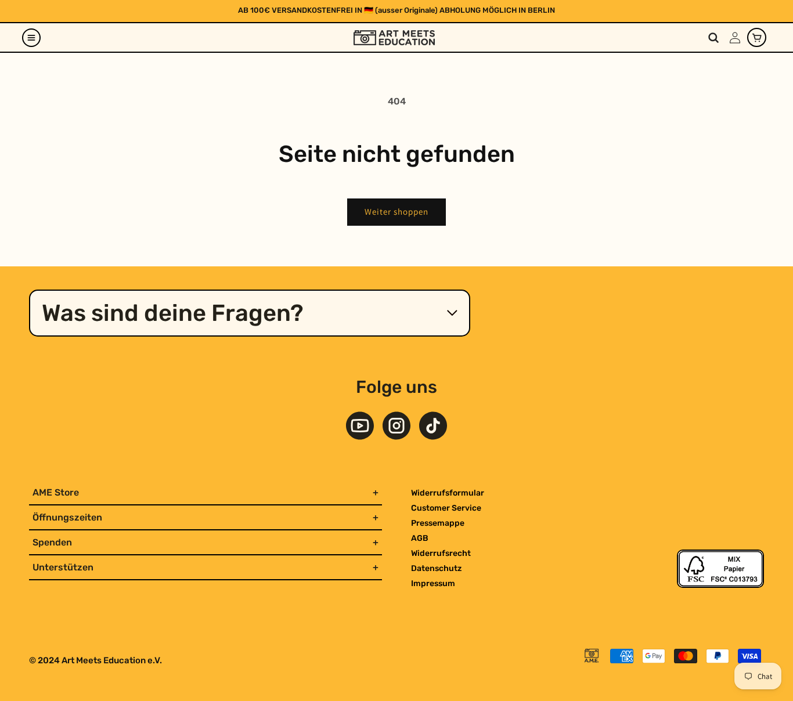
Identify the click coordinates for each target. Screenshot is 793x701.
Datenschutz (436, 568)
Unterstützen (63, 567)
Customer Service (446, 508)
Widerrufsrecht (441, 553)
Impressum (433, 583)
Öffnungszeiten (67, 517)
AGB (419, 538)
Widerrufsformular (447, 493)
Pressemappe (437, 523)
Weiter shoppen (396, 211)
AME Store (56, 492)
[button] (31, 37)
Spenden (52, 542)
